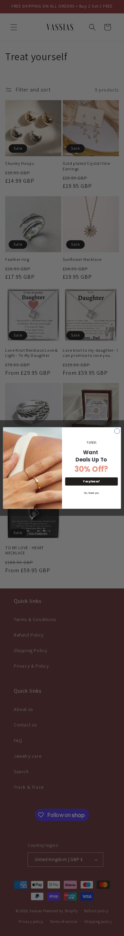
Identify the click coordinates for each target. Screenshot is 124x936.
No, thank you (91, 493)
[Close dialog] (117, 431)
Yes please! (91, 481)
